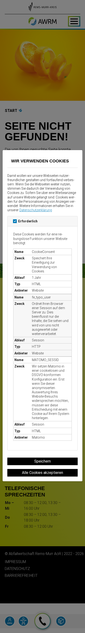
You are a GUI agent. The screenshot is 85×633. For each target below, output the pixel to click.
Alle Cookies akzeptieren (42, 472)
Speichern (42, 461)
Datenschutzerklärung (35, 210)
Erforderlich (28, 221)
